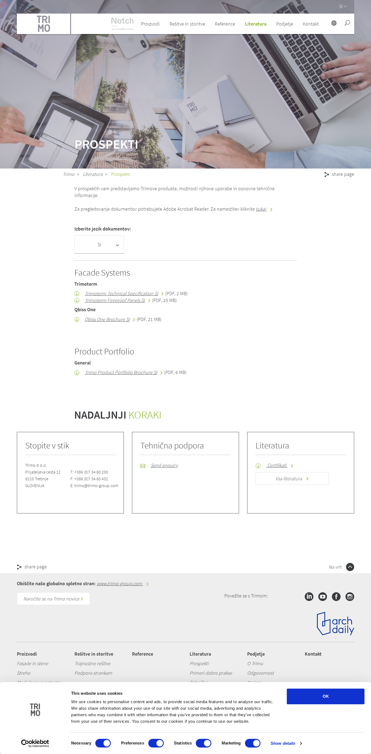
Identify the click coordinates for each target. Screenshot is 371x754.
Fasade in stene (32, 663)
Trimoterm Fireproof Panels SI (115, 300)
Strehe (23, 673)
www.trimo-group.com (120, 583)
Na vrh (336, 567)
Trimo (68, 174)
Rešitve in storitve (93, 654)
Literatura (93, 174)
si (341, 6)
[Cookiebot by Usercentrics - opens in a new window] (35, 743)
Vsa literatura (289, 478)
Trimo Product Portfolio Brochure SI (121, 372)
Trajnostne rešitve (92, 663)
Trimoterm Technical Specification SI (121, 293)
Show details (283, 743)
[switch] (156, 743)
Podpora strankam (93, 673)
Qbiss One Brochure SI (107, 319)
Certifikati (277, 465)
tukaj (261, 209)
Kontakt (313, 654)
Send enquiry (164, 465)
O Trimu (255, 663)
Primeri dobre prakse (211, 673)
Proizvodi (27, 654)
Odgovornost (260, 673)
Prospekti (199, 663)
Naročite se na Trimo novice (51, 599)
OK (326, 696)
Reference (225, 24)
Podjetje (256, 654)
